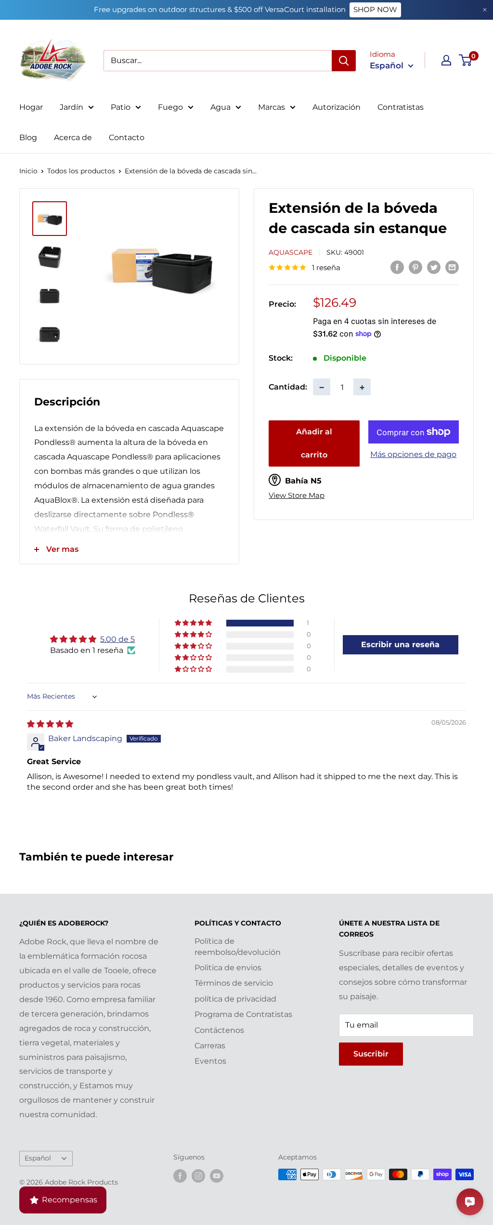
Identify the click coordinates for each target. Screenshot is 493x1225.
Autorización (336, 107)
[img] (50, 724)
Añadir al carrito (314, 443)
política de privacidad (235, 998)
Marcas (271, 107)
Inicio (28, 171)
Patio (120, 107)
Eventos (210, 1061)
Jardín (71, 107)
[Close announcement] (485, 10)
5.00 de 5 (117, 639)
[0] (466, 60)
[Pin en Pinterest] (415, 267)
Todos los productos (81, 171)
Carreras (210, 1045)
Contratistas (400, 107)
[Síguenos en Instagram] (198, 1175)
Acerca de (73, 137)
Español (38, 1158)
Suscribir (371, 1053)
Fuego (170, 107)
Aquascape (290, 252)
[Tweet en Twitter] (434, 267)
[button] (194, 623)
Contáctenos (219, 1030)
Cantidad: (288, 386)
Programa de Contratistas (243, 1014)
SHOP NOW (375, 9)
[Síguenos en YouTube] (216, 1175)
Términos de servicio (234, 983)
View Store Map (296, 495)
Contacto (126, 137)
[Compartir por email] (452, 267)
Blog (28, 137)
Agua (220, 107)
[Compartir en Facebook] (397, 267)
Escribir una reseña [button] (400, 644)
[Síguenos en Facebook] (180, 1175)
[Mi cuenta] (446, 60)
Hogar (31, 107)
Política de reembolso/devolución (238, 946)
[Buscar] (344, 60)
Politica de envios (228, 967)
